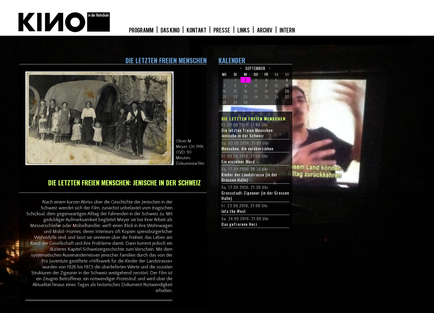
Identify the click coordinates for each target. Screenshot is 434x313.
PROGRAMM (141, 30)
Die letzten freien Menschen (253, 118)
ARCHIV (265, 30)
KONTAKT (196, 30)
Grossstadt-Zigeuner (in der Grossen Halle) (255, 195)
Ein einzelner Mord (238, 161)
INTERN (287, 30)
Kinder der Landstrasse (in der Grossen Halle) (249, 177)
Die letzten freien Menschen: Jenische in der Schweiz (247, 133)
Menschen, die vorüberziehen (247, 148)
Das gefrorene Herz (239, 224)
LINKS (244, 30)
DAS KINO (170, 30)
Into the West (233, 211)
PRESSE (222, 30)
